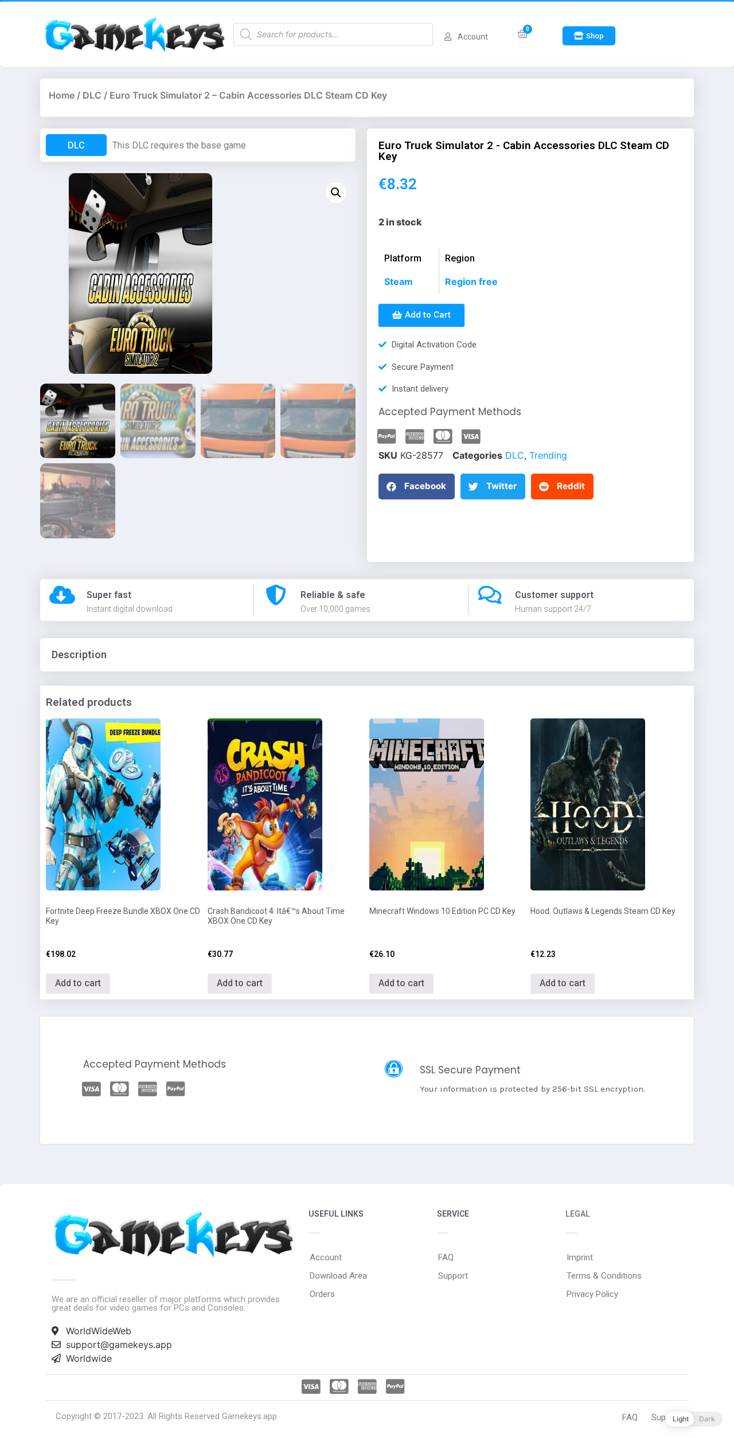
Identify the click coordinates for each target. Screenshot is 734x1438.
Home (62, 95)
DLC (92, 95)
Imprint (580, 1257)
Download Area (338, 1276)
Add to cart (78, 983)
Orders (322, 1294)
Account (326, 1257)
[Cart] (522, 34)
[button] (589, 35)
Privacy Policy (592, 1294)
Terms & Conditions (604, 1276)
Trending (548, 455)
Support (453, 1276)
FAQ (446, 1257)
